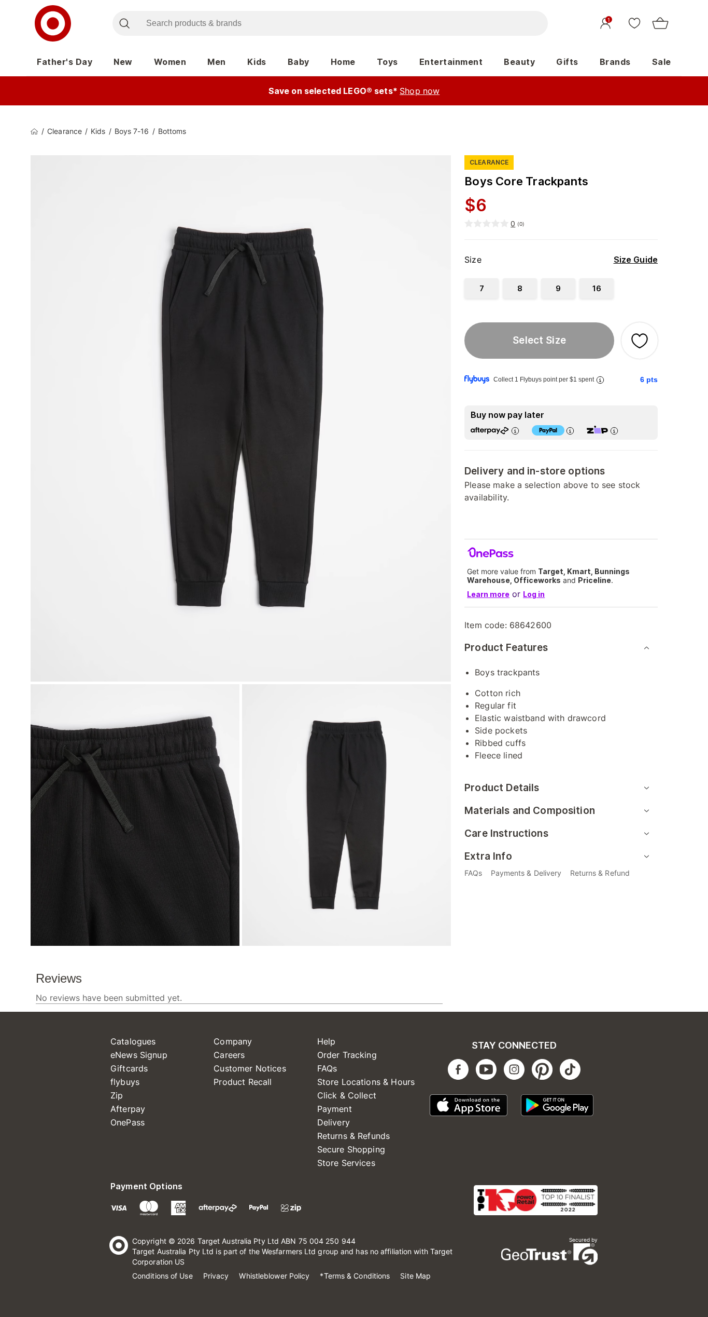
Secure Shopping (351, 1149)
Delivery (333, 1122)
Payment (334, 1109)
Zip (116, 1095)
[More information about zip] (614, 431)
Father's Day (64, 62)
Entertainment (451, 62)
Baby (298, 62)
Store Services (346, 1163)
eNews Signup (138, 1055)
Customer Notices (250, 1068)
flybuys (124, 1082)
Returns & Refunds (353, 1136)
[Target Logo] (53, 23)
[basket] (660, 23)
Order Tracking (347, 1055)
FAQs (327, 1068)
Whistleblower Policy (274, 1275)
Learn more (488, 594)
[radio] (481, 288)
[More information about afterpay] (515, 431)
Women (170, 62)
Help (326, 1041)
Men (216, 62)
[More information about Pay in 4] (570, 431)
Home (343, 62)
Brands (615, 62)
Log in (534, 594)
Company (233, 1041)
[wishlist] (634, 23)
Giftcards (129, 1068)
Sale (661, 62)
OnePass (127, 1122)
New (123, 62)
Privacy (216, 1275)
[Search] (124, 23)
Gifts (567, 62)
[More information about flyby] (600, 380)
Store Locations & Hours (366, 1082)
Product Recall (243, 1082)
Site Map (415, 1275)
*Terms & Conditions (355, 1275)
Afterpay (127, 1109)
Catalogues (133, 1041)
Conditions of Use (162, 1275)
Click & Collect (346, 1095)
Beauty (519, 62)
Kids (256, 62)
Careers (229, 1055)
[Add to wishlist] (639, 340)
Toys (387, 62)
